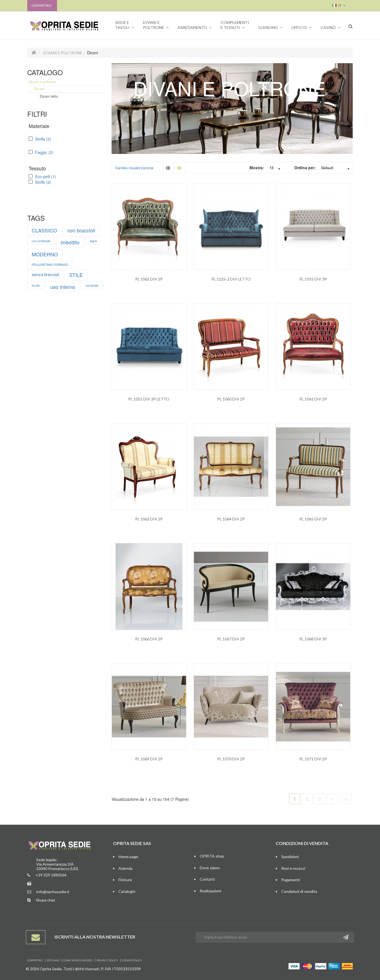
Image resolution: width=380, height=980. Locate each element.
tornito (36, 285)
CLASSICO (44, 230)
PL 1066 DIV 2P (149, 639)
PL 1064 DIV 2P (231, 519)
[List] (168, 167)
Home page (128, 856)
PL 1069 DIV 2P (149, 759)
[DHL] (347, 965)
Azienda (125, 868)
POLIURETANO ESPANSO (50, 264)
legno (93, 241)
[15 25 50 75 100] (274, 168)
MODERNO (45, 254)
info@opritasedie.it (53, 891)
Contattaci (41, 5)
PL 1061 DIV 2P (313, 399)
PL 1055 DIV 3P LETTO (148, 399)
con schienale (41, 241)
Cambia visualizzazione (134, 167)
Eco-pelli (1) (45, 176)
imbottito (70, 242)
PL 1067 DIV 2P (231, 639)
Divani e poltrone (62, 52)
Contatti (207, 879)
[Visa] (294, 965)
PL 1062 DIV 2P (149, 279)
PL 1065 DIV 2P (313, 519)
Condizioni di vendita (299, 891)
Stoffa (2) (42, 139)
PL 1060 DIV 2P (231, 399)
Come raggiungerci (78, 960)
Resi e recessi (293, 868)
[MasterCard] (307, 965)
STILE (76, 274)
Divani (39, 88)
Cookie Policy (132, 960)
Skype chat (45, 900)
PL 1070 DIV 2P (231, 759)
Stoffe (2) (42, 182)
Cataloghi (127, 891)
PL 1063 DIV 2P (149, 519)
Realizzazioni (210, 890)
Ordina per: (305, 167)
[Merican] (334, 965)
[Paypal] (320, 965)
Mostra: (257, 167)
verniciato (91, 285)
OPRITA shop (212, 856)
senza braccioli (45, 274)
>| (346, 798)
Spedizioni (290, 856)
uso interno (62, 286)
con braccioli (81, 230)
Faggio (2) (43, 152)
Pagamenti (290, 879)
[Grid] (179, 167)
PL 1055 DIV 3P (313, 279)
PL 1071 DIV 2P (313, 759)
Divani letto (49, 96)
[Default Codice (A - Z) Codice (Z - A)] (334, 168)
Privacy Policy (107, 960)
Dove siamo (210, 867)
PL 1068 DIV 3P (313, 639)
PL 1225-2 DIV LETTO (231, 279)
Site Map (53, 960)
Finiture (125, 879)
